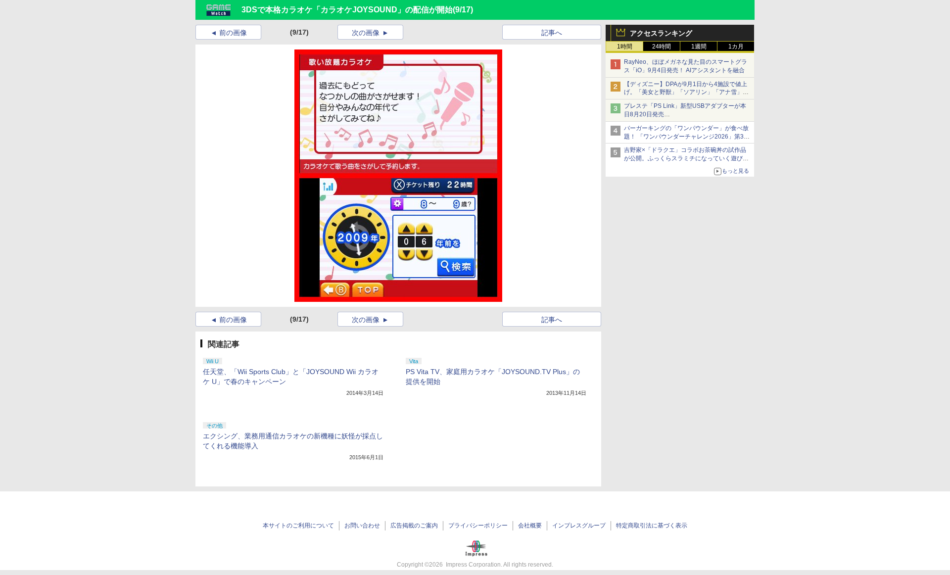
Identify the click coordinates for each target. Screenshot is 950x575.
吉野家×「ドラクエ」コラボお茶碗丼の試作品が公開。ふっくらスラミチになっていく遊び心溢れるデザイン (686, 158)
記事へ (551, 33)
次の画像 (366, 33)
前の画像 (233, 33)
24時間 (661, 46)
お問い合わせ (362, 525)
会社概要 (530, 525)
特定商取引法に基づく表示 (651, 525)
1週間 (699, 46)
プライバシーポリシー (478, 525)
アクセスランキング (661, 33)
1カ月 (736, 46)
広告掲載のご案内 (414, 525)
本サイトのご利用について (298, 525)
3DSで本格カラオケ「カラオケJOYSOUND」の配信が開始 (347, 9)
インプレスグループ (579, 525)
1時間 (624, 46)
